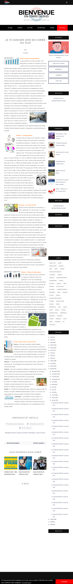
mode (50, 268)
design (51, 321)
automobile (52, 274)
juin (53, 387)
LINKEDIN (58, 75)
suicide (51, 309)
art (63, 321)
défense (57, 309)
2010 (51, 368)
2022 (51, 337)
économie (51, 277)
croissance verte (53, 312)
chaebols (51, 301)
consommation (53, 280)
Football (59, 283)
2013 (51, 360)
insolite (65, 307)
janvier (53, 400)
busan (65, 318)
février (53, 397)
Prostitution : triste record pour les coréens (61, 136)
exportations (52, 307)
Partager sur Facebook (16, 424)
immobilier (57, 321)
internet (62, 268)
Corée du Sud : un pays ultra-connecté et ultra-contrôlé (62, 182)
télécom (61, 280)
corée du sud (52, 262)
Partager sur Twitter (36, 424)
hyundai (51, 295)
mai (53, 389)
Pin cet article (26, 428)
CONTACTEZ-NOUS (59, 63)
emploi (56, 268)
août (53, 381)
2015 (51, 355)
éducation (13, 432)
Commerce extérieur (62, 289)
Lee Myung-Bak (60, 286)
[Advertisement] (58, 114)
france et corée (60, 301)
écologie (63, 309)
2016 (51, 353)
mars (53, 395)
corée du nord (52, 265)
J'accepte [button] (64, 581)
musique (51, 318)
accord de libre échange (55, 298)
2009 (51, 519)
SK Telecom (52, 289)
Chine (59, 307)
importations (63, 312)
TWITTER (59, 81)
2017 (51, 350)
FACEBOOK (58, 69)
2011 (51, 366)
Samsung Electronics (61, 277)
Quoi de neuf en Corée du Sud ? (24, 473)
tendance (65, 292)
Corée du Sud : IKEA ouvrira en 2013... (10, 473)
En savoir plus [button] (26, 582)
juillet (53, 384)
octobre (54, 376)
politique (60, 274)
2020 (51, 342)
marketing (59, 315)
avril (53, 392)
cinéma (58, 304)
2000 (51, 524)
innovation (52, 315)
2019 (51, 345)
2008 (51, 522)
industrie (19, 432)
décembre (54, 371)
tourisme (42, 432)
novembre (54, 374)
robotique (58, 318)
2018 (51, 347)
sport (64, 283)
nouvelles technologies (28, 432)
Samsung (51, 304)
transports (52, 292)
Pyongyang (52, 324)
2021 (51, 340)
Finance (58, 295)
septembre (55, 379)
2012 (51, 363)
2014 (51, 358)
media (58, 292)
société (38, 432)
